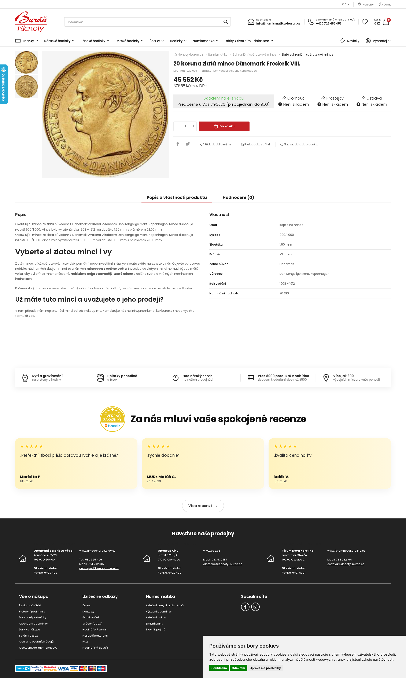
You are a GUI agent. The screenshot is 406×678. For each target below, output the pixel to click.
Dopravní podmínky (32, 617)
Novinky (353, 41)
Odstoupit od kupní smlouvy (38, 648)
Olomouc (296, 98)
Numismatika (203, 41)
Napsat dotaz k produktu (300, 144)
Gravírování (90, 617)
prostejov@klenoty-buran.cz (99, 568)
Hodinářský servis (94, 629)
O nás (387, 4)
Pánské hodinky (93, 41)
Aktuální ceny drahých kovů (165, 605)
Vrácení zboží (92, 624)
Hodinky (176, 41)
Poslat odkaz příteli (257, 144)
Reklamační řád (30, 605)
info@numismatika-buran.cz (153, 311)
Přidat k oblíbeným (218, 144)
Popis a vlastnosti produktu (177, 197)
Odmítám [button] (238, 668)
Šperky (155, 41)
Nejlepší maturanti (95, 636)
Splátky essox (28, 636)
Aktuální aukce (156, 617)
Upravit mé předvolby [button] (265, 668)
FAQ (85, 642)
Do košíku (227, 126)
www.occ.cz (211, 551)
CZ (344, 4)
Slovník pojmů (155, 629)
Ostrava (374, 98)
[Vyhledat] (226, 22)
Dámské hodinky (57, 41)
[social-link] (245, 607)
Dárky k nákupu (29, 629)
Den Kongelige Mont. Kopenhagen (235, 70)
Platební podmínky (32, 612)
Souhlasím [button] (219, 668)
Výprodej (380, 41)
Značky (28, 41)
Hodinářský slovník (95, 648)
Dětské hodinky (127, 41)
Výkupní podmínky (158, 612)
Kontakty (368, 4)
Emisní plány (154, 624)
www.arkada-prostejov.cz (97, 551)
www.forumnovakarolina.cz (346, 551)
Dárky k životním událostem (247, 41)
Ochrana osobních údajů (36, 642)
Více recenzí (200, 505)
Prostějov (335, 98)
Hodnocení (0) (238, 197)
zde (31, 316)
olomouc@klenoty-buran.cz (222, 564)
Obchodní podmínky (33, 624)
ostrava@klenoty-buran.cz (345, 564)
